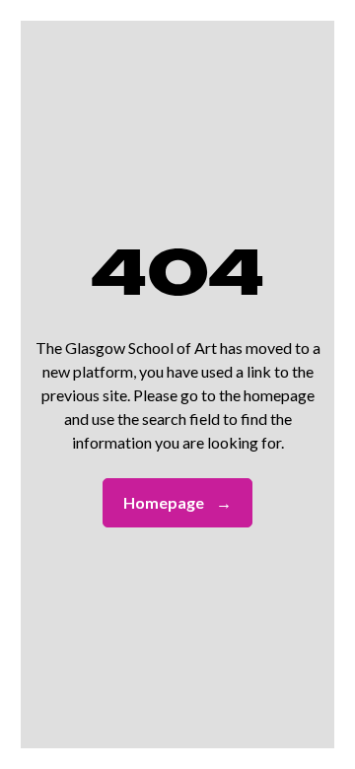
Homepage (177, 502)
